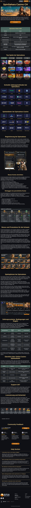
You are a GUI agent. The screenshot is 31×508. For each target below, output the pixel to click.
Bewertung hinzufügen (25, 428)
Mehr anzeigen (15, 443)
